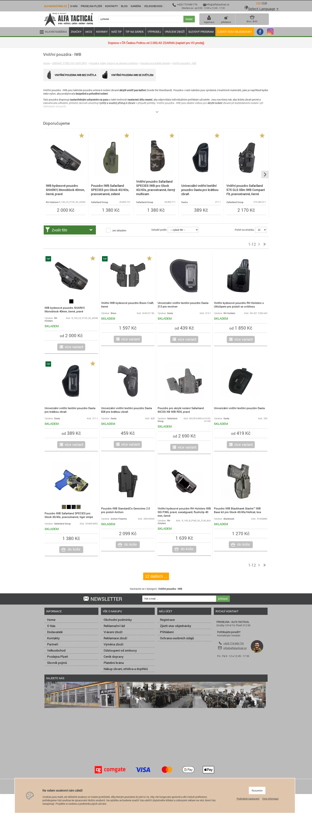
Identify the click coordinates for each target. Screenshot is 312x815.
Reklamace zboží (115, 638)
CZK (258, 3)
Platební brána (114, 663)
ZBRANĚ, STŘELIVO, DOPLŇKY (69, 63)
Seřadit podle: (159, 229)
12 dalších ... (156, 576)
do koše (74, 549)
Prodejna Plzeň (57, 656)
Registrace (167, 620)
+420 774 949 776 (233, 643)
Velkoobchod (56, 650)
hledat (189, 19)
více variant (74, 346)
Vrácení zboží (113, 632)
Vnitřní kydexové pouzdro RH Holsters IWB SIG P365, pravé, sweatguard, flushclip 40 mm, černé (184, 512)
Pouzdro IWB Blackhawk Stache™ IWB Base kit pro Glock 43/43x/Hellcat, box (237, 510)
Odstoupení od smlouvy (120, 650)
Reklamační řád (114, 626)
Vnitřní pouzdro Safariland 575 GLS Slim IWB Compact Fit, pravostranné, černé (245, 190)
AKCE (88, 31)
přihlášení (226, 22)
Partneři (52, 644)
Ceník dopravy (114, 656)
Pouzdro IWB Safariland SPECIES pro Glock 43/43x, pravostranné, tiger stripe (69, 515)
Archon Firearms (119, 518)
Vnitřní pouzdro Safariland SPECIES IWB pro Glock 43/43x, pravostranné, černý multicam (155, 187)
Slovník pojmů (57, 663)
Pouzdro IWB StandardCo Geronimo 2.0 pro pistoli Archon (125, 510)
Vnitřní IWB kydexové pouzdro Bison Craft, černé (127, 304)
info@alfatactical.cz (235, 648)
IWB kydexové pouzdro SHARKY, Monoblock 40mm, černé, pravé (65, 190)
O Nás (51, 626)
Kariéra (136, 6)
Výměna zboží (113, 644)
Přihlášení (167, 632)
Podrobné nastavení (248, 798)
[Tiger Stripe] (78, 508)
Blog (124, 6)
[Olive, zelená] (64, 508)
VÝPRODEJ (154, 31)
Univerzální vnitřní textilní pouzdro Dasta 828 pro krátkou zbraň (126, 409)
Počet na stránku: (245, 229)
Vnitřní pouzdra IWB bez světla (75, 75)
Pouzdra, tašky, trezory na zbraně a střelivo (113, 63)
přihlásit (223, 598)
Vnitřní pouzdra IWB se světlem (132, 75)
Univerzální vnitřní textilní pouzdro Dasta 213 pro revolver (183, 304)
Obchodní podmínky (118, 620)
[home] (68, 25)
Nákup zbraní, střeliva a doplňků (126, 669)
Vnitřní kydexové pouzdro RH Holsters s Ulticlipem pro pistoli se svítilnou (239, 304)
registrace (209, 22)
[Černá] (71, 302)
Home (46, 63)
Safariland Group (99, 202)
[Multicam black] (74, 508)
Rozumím (257, 790)
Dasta (184, 202)
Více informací (270, 798)
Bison (113, 313)
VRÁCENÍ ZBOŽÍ (175, 31)
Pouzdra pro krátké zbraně (155, 63)
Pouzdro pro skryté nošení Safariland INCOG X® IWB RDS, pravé (181, 409)
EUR (264, 3)
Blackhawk (229, 518)
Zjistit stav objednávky (234, 31)
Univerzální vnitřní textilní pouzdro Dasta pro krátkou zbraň (199, 190)
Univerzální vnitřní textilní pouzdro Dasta (239, 408)
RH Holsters (52, 202)
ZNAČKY (76, 31)
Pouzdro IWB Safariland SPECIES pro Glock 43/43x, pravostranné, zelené (110, 190)
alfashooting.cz (55, 6)
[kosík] (252, 18)
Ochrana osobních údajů (177, 638)
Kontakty (53, 638)
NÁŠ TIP (116, 31)
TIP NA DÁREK (134, 31)
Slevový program (201, 31)
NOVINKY (102, 31)
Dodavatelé (55, 632)
